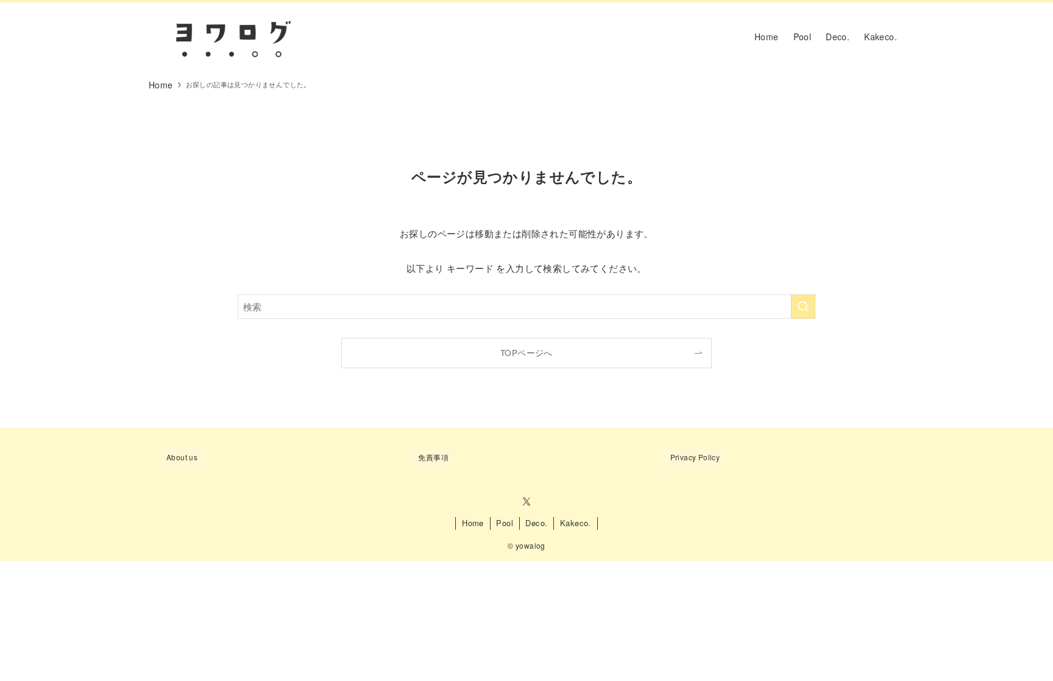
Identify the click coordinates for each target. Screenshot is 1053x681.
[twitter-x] (526, 501)
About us (181, 457)
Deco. (536, 523)
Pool (504, 523)
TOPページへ (526, 352)
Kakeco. (575, 523)
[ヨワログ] (231, 36)
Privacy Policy (695, 457)
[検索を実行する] (803, 306)
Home (473, 523)
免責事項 (433, 457)
